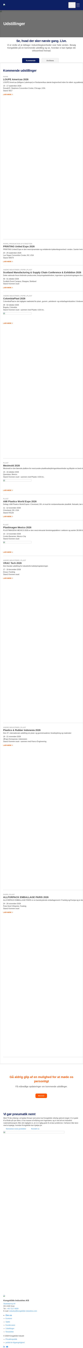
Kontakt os (35, 1129)
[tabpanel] (41, 562)
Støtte (8, 1322)
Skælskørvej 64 (9, 1304)
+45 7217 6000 (12, 1309)
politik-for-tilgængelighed (15, 1342)
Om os (9, 1315)
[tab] (30, 60)
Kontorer (9, 1318)
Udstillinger (10, 1328)
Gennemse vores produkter (16, 1129)
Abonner (41, 1096)
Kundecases (10, 1325)
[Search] (72, 5)
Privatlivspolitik (11, 1339)
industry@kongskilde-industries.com (23, 1311)
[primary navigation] (78, 5)
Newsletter (10, 1332)
